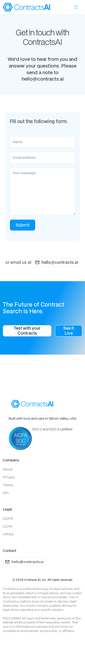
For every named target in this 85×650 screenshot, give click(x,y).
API (6, 493)
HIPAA (8, 534)
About (8, 469)
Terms (8, 485)
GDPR (8, 518)
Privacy (9, 477)
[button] (76, 7)
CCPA (7, 526)
